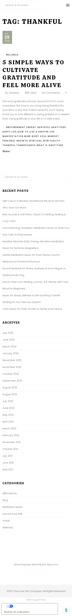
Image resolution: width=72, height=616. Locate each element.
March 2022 (9, 428)
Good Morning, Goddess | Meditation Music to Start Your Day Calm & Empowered (36, 231)
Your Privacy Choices (33, 606)
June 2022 (8, 408)
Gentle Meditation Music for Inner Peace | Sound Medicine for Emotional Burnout (31, 258)
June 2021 (8, 462)
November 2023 (12, 367)
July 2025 (8, 333)
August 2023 (10, 387)
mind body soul (35, 136)
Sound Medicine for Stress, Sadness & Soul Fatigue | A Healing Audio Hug (34, 272)
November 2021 (12, 442)
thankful (9, 145)
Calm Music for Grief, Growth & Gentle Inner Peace (32, 309)
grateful (43, 127)
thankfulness (26, 145)
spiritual (35, 140)
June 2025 (9, 339)
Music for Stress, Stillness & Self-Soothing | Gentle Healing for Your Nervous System (31, 299)
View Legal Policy (36, 599)
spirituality (51, 140)
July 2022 (8, 401)
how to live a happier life (36, 131)
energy (31, 127)
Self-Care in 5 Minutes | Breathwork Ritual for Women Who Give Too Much (33, 204)
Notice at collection (16, 612)
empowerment (15, 127)
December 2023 (12, 360)
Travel (6, 520)
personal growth (15, 140)
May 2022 (8, 415)
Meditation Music (13, 507)
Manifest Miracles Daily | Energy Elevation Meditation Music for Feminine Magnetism (33, 245)
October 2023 (11, 374)
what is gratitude (50, 145)
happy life (10, 131)
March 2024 (9, 346)
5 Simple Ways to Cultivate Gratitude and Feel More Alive (33, 73)
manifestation (13, 136)
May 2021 (8, 469)
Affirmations (10, 493)
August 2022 (10, 394)
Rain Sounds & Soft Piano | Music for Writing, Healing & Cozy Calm (34, 218)
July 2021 (8, 456)
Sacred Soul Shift (12, 514)
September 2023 (12, 380)
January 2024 (11, 353)
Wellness (12, 54)
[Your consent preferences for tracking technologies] (66, 610)
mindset (53, 136)
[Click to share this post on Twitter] (21, 151)
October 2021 (10, 449)
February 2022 (11, 435)
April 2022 (8, 421)
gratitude (58, 127)
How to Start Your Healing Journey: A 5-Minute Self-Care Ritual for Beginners (35, 285)
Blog (5, 500)
